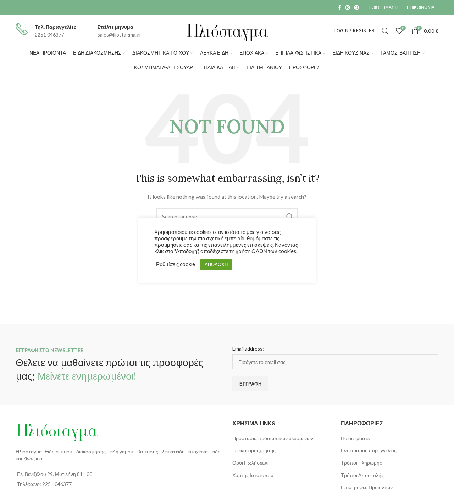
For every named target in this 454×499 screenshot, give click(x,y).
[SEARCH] (290, 216)
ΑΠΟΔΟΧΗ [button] (216, 264)
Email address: (248, 349)
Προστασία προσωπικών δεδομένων (272, 438)
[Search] (385, 31)
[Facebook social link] (339, 7)
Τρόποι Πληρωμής (361, 463)
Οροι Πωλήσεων (250, 463)
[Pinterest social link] (356, 7)
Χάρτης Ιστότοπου (252, 475)
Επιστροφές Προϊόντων (367, 487)
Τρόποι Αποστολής (362, 475)
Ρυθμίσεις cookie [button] (175, 264)
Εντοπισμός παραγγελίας (369, 450)
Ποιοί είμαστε (355, 438)
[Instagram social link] (347, 7)
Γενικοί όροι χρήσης (254, 450)
